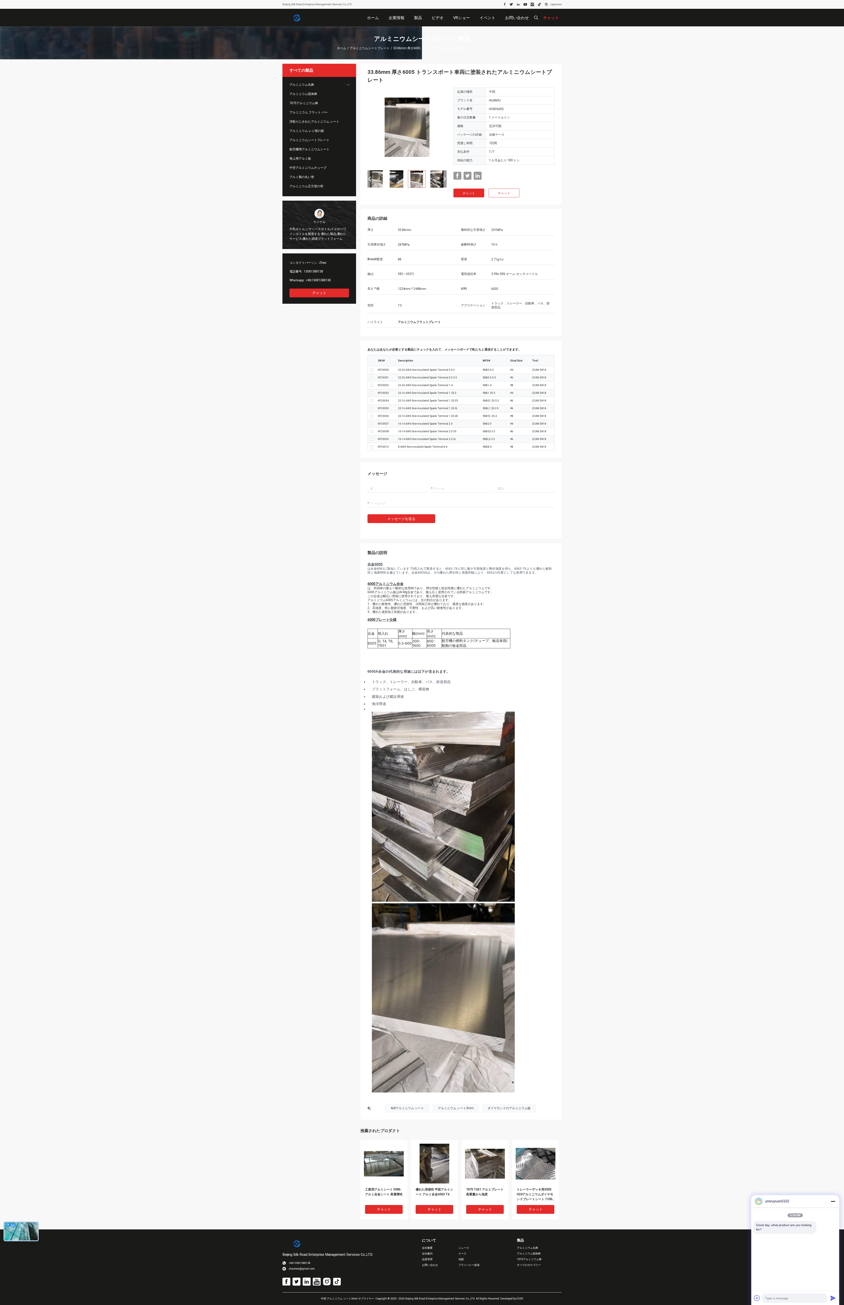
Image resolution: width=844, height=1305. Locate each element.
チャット (319, 293)
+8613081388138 (318, 280)
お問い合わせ (430, 1265)
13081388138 (313, 271)
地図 (461, 1259)
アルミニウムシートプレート (370, 48)
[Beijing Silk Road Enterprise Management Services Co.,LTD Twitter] (511, 4)
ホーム (341, 48)
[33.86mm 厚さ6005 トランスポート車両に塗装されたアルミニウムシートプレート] (407, 127)
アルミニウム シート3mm (456, 1108)
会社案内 (427, 1253)
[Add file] (757, 1298)
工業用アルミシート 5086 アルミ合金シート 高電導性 (384, 1192)
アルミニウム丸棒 (301, 84)
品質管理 (427, 1259)
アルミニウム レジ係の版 (306, 131)
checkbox (371, 369)
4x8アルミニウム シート (407, 1108)
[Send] (833, 1298)
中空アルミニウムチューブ (307, 167)
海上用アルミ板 (300, 158)
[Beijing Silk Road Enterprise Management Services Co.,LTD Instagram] (532, 4)
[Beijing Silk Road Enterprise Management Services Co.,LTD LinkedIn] (518, 4)
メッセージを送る (401, 519)
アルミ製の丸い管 (301, 177)
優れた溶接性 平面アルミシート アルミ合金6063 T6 (434, 1192)
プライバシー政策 (469, 1265)
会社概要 (427, 1247)
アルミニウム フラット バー (308, 112)
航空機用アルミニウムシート (309, 149)
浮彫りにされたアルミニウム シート (314, 121)
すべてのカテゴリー (529, 1265)
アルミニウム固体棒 (303, 94)
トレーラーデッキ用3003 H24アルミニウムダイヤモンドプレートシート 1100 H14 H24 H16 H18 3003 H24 (535, 1194)
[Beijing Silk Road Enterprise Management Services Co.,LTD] (296, 17)
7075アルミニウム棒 (303, 103)
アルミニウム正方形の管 (306, 186)
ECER (520, 1298)
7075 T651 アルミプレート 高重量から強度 (485, 1192)
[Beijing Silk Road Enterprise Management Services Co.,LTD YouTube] (525, 4)
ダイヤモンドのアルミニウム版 (509, 1108)
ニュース (463, 1247)
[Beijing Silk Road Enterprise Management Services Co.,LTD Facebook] (504, 4)
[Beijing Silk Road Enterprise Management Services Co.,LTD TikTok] (539, 4)
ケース (462, 1253)
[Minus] (833, 1201)
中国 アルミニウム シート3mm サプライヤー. (348, 1298)
